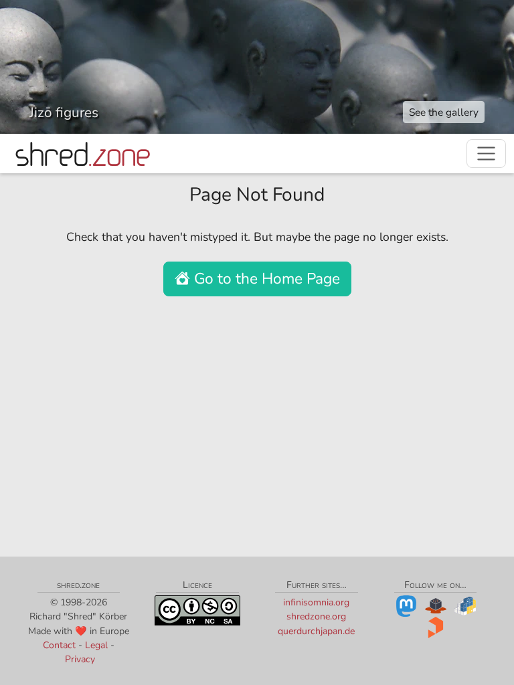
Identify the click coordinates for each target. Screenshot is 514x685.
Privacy (80, 659)
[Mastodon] (406, 606)
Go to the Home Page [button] (265, 278)
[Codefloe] (435, 606)
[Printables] (435, 627)
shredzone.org (316, 616)
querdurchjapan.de (316, 631)
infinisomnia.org (316, 602)
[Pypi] (465, 606)
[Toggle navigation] (486, 153)
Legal (96, 645)
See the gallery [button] (444, 112)
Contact (59, 645)
